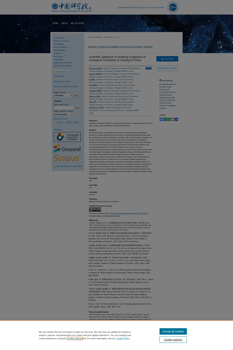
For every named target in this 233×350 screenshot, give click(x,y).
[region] (116, 335)
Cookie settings (74, 338)
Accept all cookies (173, 331)
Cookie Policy (123, 338)
